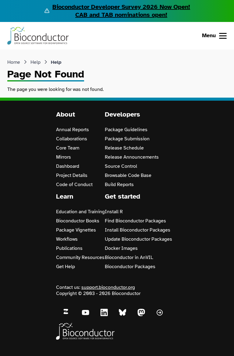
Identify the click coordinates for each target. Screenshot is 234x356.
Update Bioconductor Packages (138, 239)
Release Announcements (132, 157)
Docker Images (121, 248)
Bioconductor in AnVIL (129, 257)
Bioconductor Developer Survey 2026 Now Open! (121, 7)
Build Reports (119, 185)
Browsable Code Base (128, 175)
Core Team (67, 148)
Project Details (71, 175)
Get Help (65, 267)
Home (13, 62)
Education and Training (80, 212)
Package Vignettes (76, 230)
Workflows (67, 239)
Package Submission (127, 139)
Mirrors (63, 157)
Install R (114, 212)
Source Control (121, 166)
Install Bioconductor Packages (137, 230)
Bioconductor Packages (130, 267)
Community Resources (80, 257)
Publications (69, 248)
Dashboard (67, 166)
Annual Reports (72, 130)
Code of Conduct (74, 185)
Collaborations (71, 139)
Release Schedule (124, 148)
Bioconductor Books (77, 221)
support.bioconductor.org (108, 287)
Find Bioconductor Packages (135, 221)
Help (35, 62)
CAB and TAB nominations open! (121, 15)
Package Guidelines (126, 130)
